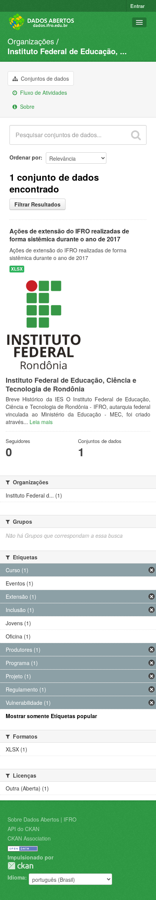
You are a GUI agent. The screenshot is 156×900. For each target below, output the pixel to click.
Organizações (31, 41)
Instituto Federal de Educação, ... (67, 50)
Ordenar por (25, 157)
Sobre (26, 106)
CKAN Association (29, 838)
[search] (136, 135)
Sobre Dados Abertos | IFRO (42, 819)
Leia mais (41, 422)
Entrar (137, 5)
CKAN (20, 866)
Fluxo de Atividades (43, 92)
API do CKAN (23, 829)
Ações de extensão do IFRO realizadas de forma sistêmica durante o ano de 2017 (69, 235)
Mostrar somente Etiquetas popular (51, 716)
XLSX (17, 269)
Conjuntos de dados (44, 78)
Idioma (16, 877)
